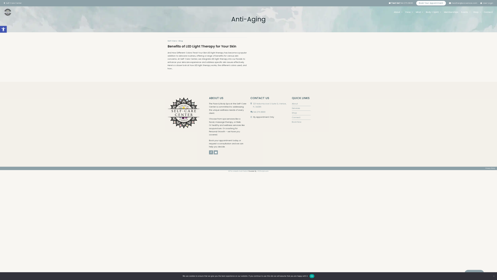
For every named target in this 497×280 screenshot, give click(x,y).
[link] (3, 29)
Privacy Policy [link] (490, 168)
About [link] (295, 103)
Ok (312, 276)
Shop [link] (294, 112)
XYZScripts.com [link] (263, 171)
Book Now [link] (296, 122)
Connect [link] (296, 117)
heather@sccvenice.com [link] (464, 3)
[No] (493, 276)
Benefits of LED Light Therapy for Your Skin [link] (202, 46)
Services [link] (296, 108)
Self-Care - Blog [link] (175, 41)
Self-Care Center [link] (14, 3)
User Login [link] (488, 3)
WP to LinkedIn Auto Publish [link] (238, 171)
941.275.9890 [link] (402, 3)
